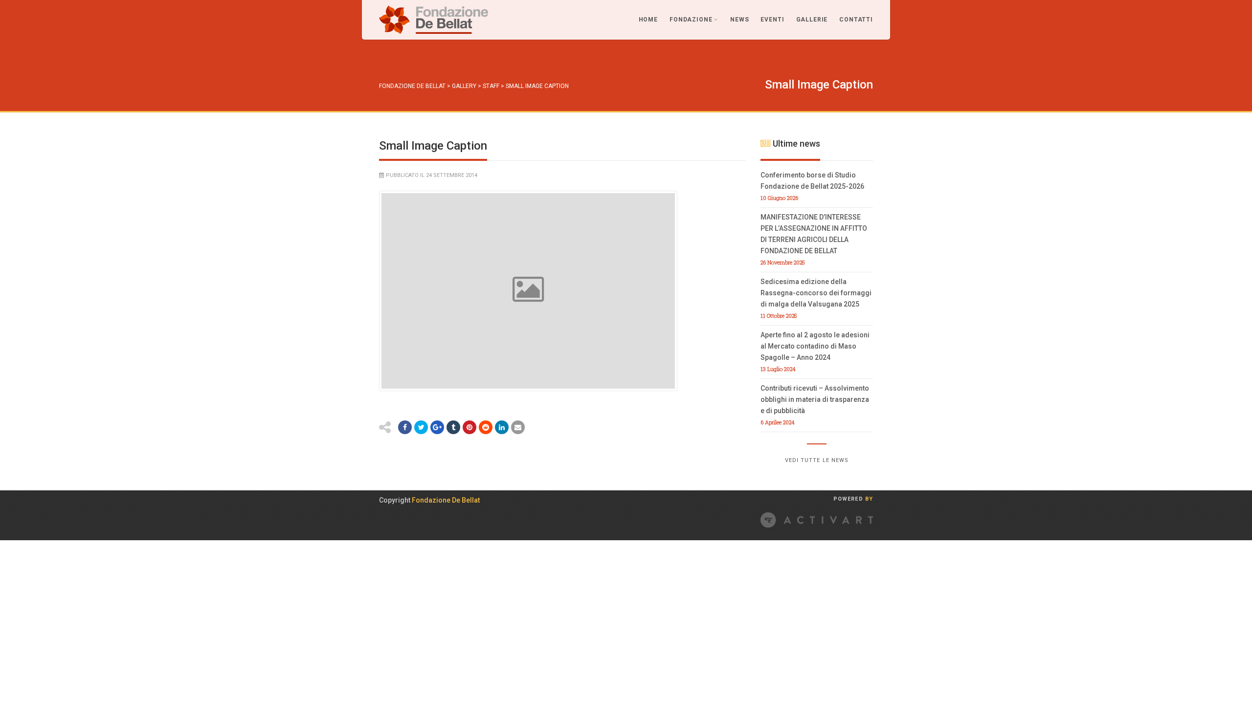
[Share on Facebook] (405, 427)
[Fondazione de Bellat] (433, 19)
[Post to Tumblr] (453, 427)
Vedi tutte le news (817, 460)
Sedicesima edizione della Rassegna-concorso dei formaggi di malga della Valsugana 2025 (816, 293)
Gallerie (812, 19)
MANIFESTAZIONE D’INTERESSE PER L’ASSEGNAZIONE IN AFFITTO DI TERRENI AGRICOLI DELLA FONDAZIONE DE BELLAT (813, 234)
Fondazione (691, 19)
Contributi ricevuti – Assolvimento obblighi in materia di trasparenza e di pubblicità (814, 399)
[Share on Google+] (437, 427)
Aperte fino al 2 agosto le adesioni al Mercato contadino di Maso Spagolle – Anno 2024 (815, 346)
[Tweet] (421, 427)
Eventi (772, 19)
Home (648, 19)
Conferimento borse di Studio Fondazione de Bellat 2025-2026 (812, 180)
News (739, 19)
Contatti (856, 19)
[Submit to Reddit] (485, 427)
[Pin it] (469, 427)
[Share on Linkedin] (502, 427)
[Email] (518, 427)
